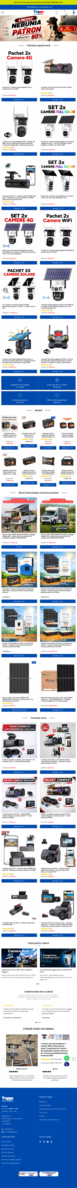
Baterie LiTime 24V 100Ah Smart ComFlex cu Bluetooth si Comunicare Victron (29, 435)
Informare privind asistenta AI (49, 1120)
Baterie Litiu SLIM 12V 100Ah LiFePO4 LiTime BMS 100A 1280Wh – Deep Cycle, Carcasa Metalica (48, 472)
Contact (42, 1116)
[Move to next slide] (74, 1059)
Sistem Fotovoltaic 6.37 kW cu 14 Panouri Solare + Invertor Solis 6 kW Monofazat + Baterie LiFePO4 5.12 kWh (56, 590)
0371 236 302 (9, 1129)
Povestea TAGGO (45, 1105)
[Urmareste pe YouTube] (48, 1141)
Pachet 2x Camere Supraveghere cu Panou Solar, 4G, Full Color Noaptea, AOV (57, 197)
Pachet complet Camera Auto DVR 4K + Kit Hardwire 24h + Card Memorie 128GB (18, 761)
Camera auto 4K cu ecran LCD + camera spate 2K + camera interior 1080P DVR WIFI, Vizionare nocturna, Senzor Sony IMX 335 (57, 924)
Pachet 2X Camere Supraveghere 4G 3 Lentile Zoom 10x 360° (17, 88)
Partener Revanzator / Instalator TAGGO (52, 1109)
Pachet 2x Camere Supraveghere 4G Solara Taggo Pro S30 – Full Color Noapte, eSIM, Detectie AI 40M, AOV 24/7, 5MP (57, 143)
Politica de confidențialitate (10, 1163)
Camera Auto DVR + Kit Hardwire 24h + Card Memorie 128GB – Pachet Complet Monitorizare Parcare (56, 761)
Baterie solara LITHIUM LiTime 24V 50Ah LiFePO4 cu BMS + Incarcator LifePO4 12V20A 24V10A (10, 435)
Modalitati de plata (7, 1145)
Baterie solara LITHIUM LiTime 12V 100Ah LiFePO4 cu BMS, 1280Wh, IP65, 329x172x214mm (48, 435)
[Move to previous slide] (3, 1059)
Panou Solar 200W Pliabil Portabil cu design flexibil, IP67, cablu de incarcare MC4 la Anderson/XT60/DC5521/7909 (57, 536)
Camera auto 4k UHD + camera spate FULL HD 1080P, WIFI (18, 924)
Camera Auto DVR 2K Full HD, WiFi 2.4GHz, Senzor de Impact (56, 88)
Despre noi (42, 1102)
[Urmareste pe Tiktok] (51, 1141)
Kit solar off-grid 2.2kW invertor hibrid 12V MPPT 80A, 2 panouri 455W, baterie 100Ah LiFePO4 (18, 590)
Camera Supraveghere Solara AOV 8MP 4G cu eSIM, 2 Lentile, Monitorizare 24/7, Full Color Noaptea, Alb (57, 306)
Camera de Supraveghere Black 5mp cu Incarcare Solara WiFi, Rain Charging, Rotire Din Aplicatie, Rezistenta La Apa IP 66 (18, 360)
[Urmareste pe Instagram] (44, 1141)
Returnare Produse (7, 1149)
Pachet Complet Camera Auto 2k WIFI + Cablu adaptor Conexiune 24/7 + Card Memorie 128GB (56, 815)
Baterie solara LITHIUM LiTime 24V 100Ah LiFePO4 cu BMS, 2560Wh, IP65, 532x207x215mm (29, 472)
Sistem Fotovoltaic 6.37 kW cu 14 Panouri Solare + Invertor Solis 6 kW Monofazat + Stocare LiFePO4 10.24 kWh (56, 645)
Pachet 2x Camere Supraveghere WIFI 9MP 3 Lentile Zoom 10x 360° (57, 251)
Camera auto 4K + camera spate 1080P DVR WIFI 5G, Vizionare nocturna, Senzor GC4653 (19, 869)
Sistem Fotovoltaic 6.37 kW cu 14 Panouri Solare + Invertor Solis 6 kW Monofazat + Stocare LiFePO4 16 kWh (17, 645)
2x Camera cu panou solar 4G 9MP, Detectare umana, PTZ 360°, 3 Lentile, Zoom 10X (18, 306)
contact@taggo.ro (11, 1132)
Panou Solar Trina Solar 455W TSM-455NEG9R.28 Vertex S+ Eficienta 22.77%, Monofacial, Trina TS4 (17, 699)
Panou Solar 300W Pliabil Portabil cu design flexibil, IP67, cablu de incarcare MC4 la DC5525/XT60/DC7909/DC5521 (18, 536)
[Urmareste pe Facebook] (40, 1141)
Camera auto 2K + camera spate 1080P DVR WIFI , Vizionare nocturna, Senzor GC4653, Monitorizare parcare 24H (19, 197)
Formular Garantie (7, 1152)
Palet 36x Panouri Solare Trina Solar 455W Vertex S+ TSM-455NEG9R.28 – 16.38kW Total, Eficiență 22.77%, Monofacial (56, 699)
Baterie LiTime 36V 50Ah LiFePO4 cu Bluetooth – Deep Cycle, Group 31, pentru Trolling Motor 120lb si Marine (10, 472)
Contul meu (43, 1113)
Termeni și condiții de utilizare (11, 1160)
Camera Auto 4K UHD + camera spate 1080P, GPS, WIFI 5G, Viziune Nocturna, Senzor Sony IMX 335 (55, 870)
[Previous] (5, 958)
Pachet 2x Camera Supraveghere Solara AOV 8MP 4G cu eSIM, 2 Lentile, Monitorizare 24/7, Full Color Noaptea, (18, 252)
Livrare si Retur (6, 1142)
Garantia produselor (8, 1156)
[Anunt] (38, 2)
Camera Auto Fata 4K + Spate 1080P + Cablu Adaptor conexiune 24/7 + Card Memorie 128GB (17, 815)
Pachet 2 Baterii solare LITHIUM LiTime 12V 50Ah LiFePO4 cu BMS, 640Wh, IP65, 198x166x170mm (67, 435)
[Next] (71, 958)
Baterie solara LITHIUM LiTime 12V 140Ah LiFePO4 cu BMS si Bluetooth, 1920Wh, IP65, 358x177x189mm (67, 472)
